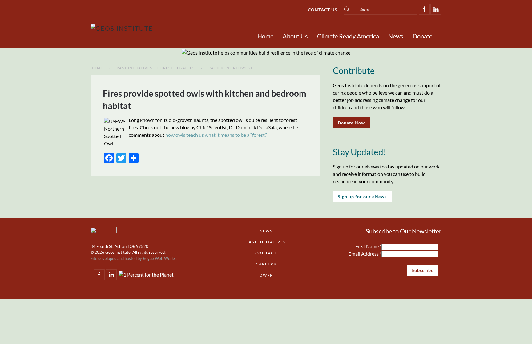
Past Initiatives (266, 242)
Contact (266, 253)
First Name (368, 246)
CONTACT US (322, 9)
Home (265, 36)
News (266, 231)
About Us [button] (295, 36)
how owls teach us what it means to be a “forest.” (216, 135)
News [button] (395, 36)
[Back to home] (122, 28)
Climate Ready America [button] (348, 36)
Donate (422, 36)
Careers (266, 264)
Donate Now (351, 122)
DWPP (266, 275)
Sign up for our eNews (362, 196)
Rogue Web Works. (160, 258)
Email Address (365, 254)
